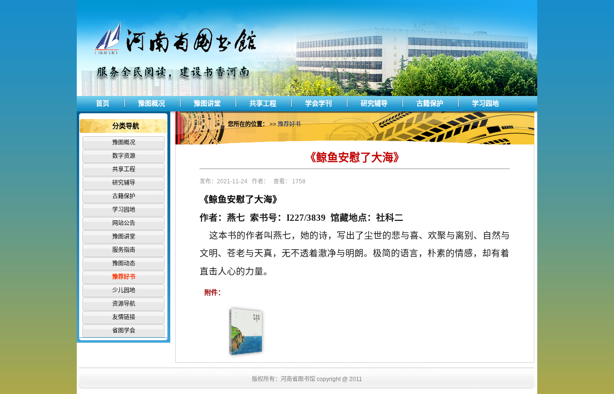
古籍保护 (429, 103)
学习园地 (485, 103)
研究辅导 (374, 103)
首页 (102, 103)
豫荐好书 (123, 277)
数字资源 (123, 156)
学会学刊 (318, 103)
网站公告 (123, 223)
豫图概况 (151, 103)
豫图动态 (123, 263)
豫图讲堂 (207, 103)
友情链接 (123, 317)
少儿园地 (123, 290)
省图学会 (123, 330)
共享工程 (262, 103)
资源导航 (123, 303)
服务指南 (123, 250)
